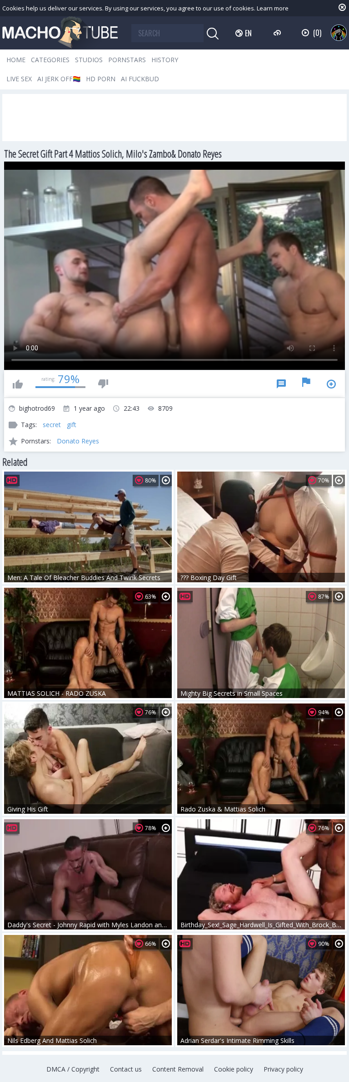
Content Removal (178, 1069)
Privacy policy (283, 1069)
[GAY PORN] (339, 32)
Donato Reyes (78, 441)
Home (15, 59)
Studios (89, 59)
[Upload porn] (278, 33)
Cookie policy (233, 1069)
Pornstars (127, 59)
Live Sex (19, 78)
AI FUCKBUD (140, 78)
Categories (50, 59)
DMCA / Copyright (73, 1069)
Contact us (126, 1069)
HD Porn (100, 78)
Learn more (273, 8)
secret (52, 424)
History (164, 59)
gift (71, 424)
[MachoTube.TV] (60, 32)
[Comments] (281, 384)
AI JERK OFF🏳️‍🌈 (58, 78)
